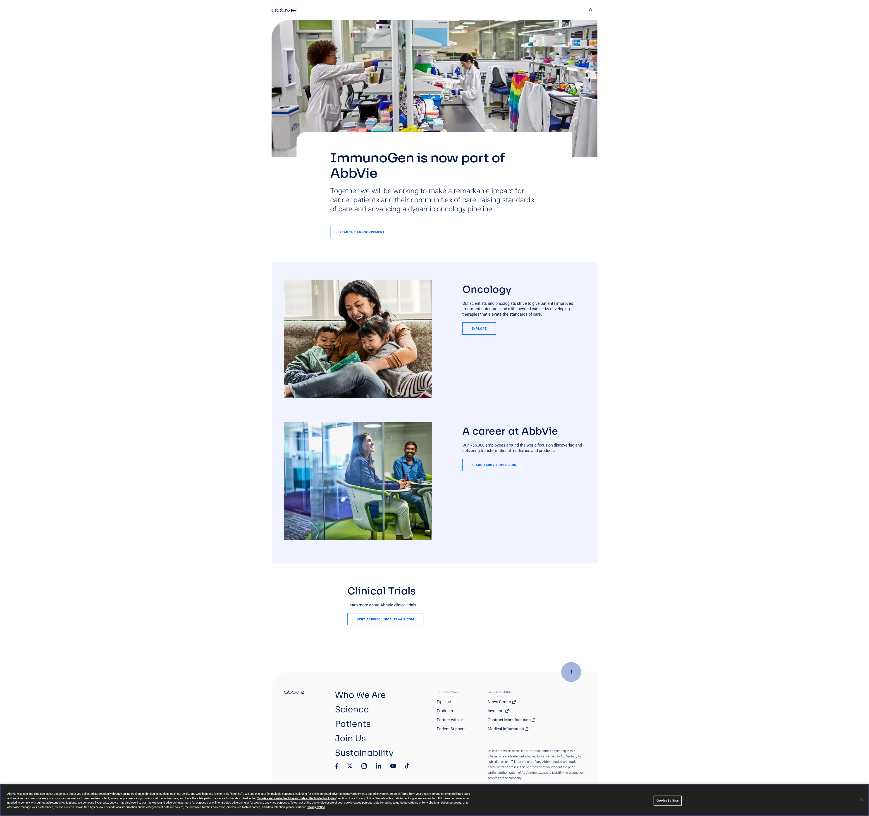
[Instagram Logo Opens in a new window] (364, 766)
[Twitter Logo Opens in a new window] (350, 766)
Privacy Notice (316, 807)
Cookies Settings (668, 800)
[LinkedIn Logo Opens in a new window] (378, 766)
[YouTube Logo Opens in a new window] (393, 766)
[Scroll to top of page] (571, 672)
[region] (434, 800)
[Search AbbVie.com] (590, 10)
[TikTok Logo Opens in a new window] (407, 766)
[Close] (862, 800)
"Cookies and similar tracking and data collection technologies (296, 798)
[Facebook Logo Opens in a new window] (336, 766)
